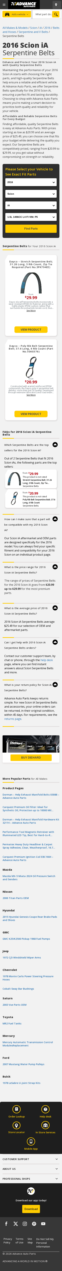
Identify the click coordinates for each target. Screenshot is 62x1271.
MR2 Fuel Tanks (12, 1023)
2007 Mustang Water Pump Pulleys (23, 1064)
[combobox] (46, 14)
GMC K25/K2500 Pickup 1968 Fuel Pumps (26, 938)
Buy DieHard (31, 757)
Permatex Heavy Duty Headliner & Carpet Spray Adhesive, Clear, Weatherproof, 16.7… (29, 846)
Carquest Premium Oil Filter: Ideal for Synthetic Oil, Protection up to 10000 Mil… (28, 808)
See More (31, 310)
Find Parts (31, 228)
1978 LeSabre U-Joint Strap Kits (21, 1083)
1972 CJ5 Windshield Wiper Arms (22, 957)
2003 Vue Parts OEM (15, 1004)
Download (31, 1209)
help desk (46, 660)
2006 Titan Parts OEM (16, 898)
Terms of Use (19, 1240)
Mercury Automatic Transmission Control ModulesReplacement (28, 1044)
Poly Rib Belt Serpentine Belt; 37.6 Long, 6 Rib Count (39, 501)
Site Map (30, 1240)
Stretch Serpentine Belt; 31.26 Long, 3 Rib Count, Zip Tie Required (37, 482)
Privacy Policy (7, 1240)
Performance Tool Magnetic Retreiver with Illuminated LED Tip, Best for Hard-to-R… (28, 833)
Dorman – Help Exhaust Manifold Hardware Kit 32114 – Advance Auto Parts (31, 821)
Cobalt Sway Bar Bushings (18, 988)
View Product (31, 329)
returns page (12, 719)
